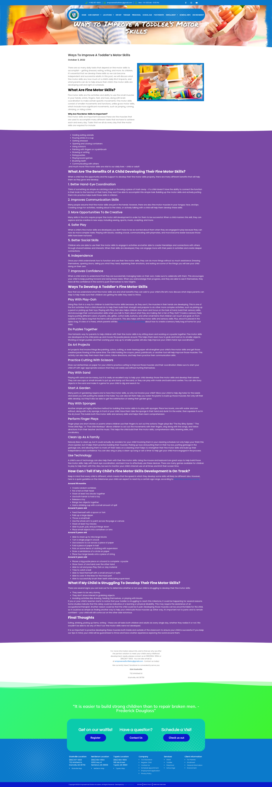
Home (84, 15)
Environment (198, 15)
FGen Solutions (129, 784)
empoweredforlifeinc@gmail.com (129, 661)
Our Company (93, 15)
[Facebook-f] (185, 2)
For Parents (159, 15)
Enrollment (171, 15)
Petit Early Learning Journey (187, 479)
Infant (118, 15)
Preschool (136, 15)
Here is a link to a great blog (131, 321)
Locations (107, 15)
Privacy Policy (147, 784)
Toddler (126, 15)
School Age (147, 15)
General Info (185, 15)
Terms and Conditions (159, 784)
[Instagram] (191, 2)
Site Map (139, 784)
